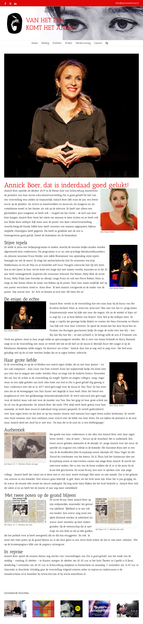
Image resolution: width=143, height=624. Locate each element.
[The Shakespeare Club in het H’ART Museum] (43, 601)
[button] (107, 43)
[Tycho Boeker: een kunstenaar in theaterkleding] (15, 601)
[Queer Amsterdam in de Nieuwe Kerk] (100, 601)
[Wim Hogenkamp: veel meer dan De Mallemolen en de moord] (71, 601)
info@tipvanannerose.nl (127, 3)
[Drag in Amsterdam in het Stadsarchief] (128, 601)
